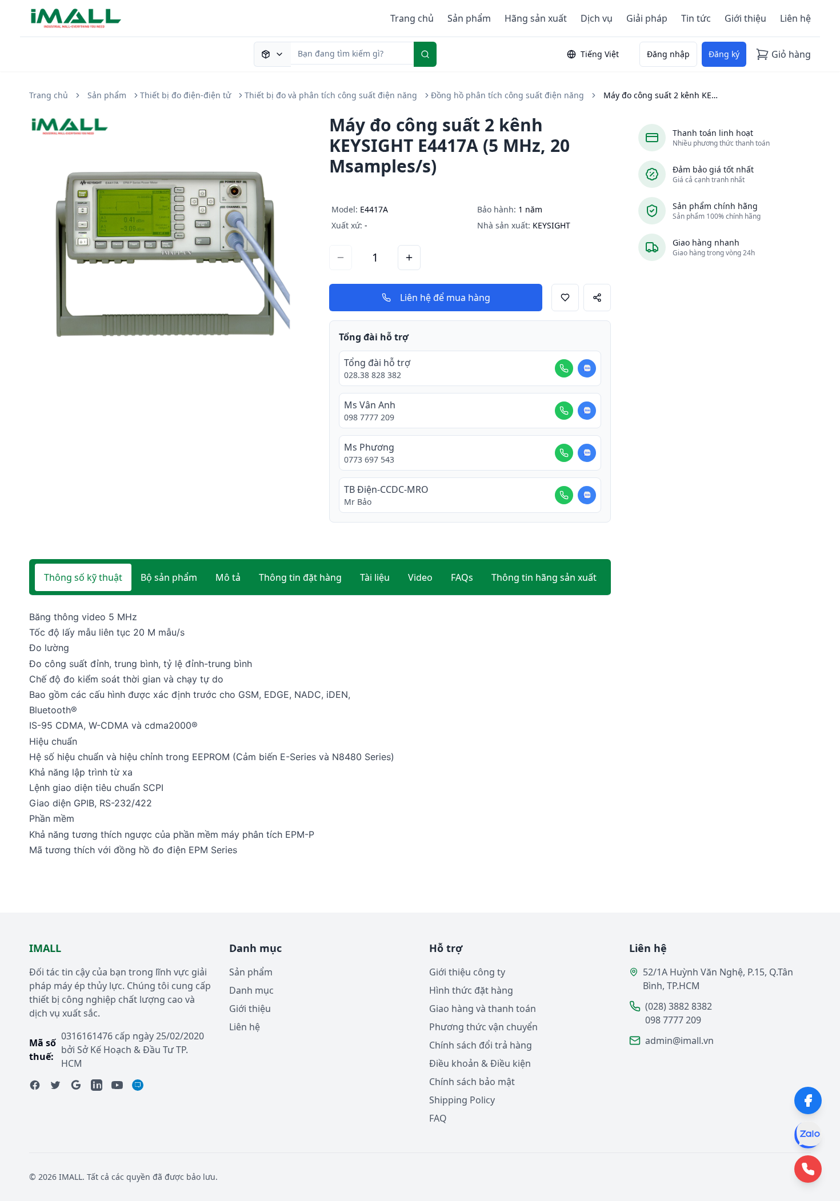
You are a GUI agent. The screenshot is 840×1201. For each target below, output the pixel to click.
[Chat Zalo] (587, 368)
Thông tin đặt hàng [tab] (300, 577)
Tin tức (696, 18)
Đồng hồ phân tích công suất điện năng (507, 95)
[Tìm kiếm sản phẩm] (272, 54)
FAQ (438, 1118)
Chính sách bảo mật (472, 1081)
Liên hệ (795, 18)
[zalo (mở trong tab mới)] (137, 1085)
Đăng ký (724, 54)
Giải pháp (646, 18)
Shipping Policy (462, 1100)
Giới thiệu (745, 18)
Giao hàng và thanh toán (482, 1008)
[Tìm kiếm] (425, 54)
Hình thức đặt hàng (471, 990)
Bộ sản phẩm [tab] (169, 577)
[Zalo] (808, 1134)
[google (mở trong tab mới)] (76, 1085)
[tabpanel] (320, 733)
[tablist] (320, 577)
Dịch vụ (597, 18)
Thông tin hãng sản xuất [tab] (544, 577)
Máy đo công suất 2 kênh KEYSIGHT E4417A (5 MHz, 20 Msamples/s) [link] (660, 95)
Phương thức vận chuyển (483, 1027)
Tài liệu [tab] (375, 577)
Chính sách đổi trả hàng (480, 1045)
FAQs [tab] (462, 577)
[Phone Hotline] (808, 1169)
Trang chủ (412, 18)
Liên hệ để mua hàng (445, 297)
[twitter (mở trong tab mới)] (55, 1085)
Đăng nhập (668, 54)
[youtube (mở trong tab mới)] (117, 1085)
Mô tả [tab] (228, 577)
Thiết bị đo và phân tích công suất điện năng (331, 95)
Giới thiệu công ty (467, 972)
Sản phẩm (469, 18)
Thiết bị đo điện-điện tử (185, 95)
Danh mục (251, 990)
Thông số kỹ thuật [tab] (83, 577)
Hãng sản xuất (536, 18)
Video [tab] (420, 577)
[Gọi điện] (564, 368)
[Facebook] (808, 1100)
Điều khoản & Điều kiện (480, 1063)
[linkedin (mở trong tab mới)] (96, 1085)
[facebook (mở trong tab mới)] (35, 1085)
